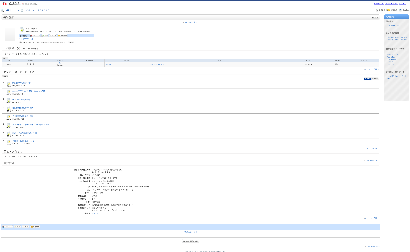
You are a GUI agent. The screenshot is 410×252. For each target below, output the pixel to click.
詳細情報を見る (27, 39)
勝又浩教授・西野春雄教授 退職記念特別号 (30, 124)
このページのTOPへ (372, 69)
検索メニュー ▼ (12, 10)
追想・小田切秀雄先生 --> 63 (24, 133)
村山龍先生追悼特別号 (22, 83)
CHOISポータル (391, 4)
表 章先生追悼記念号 (21, 99)
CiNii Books (391, 62)
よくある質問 (43, 10)
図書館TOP (379, 4)
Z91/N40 (108, 64)
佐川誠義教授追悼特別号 (23, 116)
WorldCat (391, 57)
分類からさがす (394, 25)
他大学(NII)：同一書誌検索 (397, 40)
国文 (60, 63)
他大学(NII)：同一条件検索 (397, 37)
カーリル (390, 64)
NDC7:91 (96, 213)
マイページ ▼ (30, 10)
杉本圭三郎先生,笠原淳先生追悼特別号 (29, 91)
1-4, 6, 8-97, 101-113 (156, 64)
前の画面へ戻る (190, 22)
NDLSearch (391, 59)
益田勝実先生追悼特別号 (23, 108)
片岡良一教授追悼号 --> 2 (23, 141)
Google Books (392, 54)
